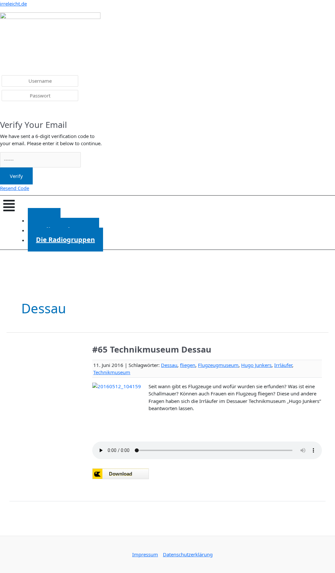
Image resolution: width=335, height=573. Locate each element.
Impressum (145, 554)
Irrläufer (283, 365)
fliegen (187, 365)
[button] (167, 205)
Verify (16, 176)
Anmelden (16, 111)
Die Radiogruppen (65, 239)
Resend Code (14, 188)
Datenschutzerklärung (188, 554)
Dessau (169, 365)
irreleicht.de (13, 3)
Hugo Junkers (256, 365)
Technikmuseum (111, 372)
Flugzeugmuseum (218, 365)
